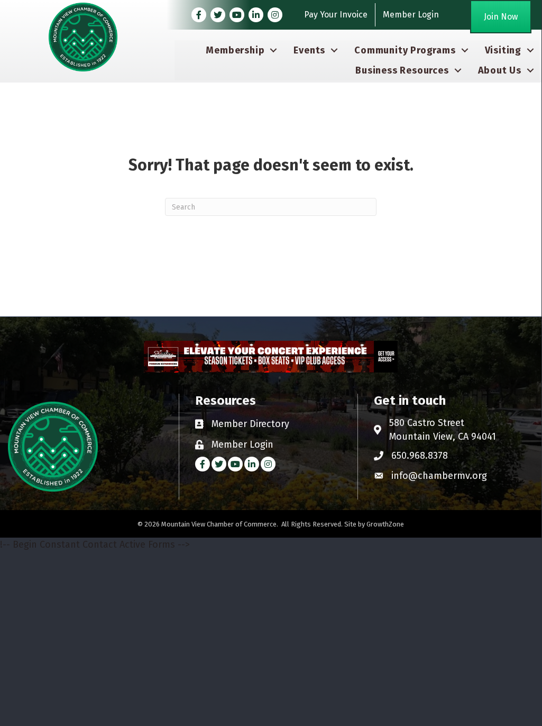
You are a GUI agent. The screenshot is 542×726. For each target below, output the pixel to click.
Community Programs (404, 50)
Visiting (503, 50)
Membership (235, 50)
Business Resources (401, 70)
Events (309, 50)
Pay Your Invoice (336, 15)
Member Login (411, 15)
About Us (499, 70)
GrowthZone (385, 524)
